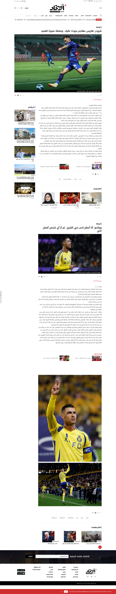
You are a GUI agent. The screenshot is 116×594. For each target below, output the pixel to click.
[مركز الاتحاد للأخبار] (58, 8)
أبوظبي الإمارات (89, 0)
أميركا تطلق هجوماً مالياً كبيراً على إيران (70, 543)
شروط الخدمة (50, 576)
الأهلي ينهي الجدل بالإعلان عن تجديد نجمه (71, 205)
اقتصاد (82, 15)
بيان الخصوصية (49, 574)
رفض (62, 591)
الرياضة (76, 15)
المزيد (42, 15)
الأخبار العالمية (88, 15)
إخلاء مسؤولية (37, 567)
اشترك (30, 556)
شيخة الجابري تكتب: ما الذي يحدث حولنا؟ (49, 205)
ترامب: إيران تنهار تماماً (52, 543)
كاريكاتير (51, 567)
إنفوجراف (63, 574)
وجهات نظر (71, 15)
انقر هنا (84, 591)
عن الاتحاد (50, 572)
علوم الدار (95, 15)
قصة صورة (63, 576)
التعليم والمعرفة (58, 15)
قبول (66, 591)
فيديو (50, 15)
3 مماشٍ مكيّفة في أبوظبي (94, 205)
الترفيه (65, 15)
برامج (46, 15)
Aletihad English (36, 569)
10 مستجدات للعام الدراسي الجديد (93, 543)
